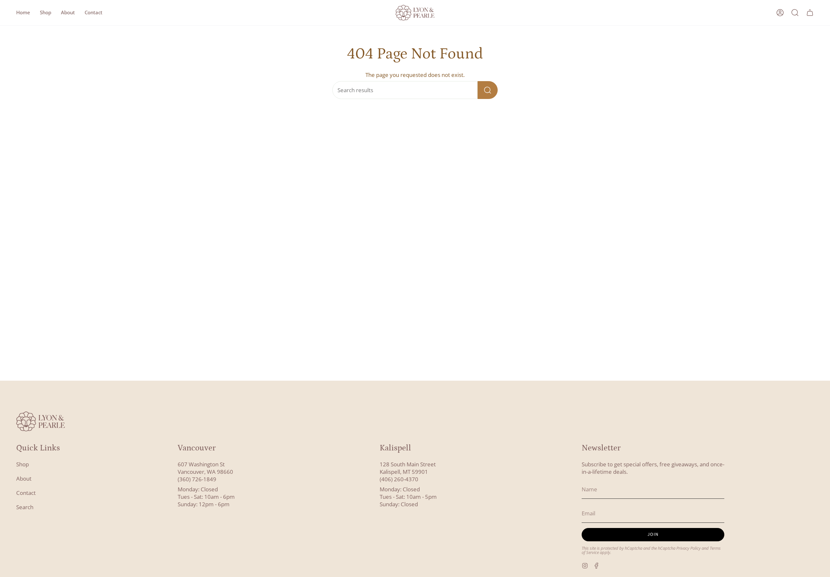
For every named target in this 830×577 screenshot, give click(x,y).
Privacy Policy (688, 548)
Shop (22, 464)
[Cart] (809, 12)
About (23, 478)
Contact (26, 493)
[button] (45, 12)
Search (24, 507)
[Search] (488, 90)
